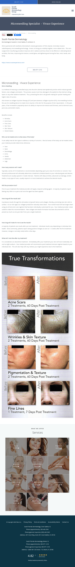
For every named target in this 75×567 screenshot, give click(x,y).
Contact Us (65, 522)
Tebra (45, 560)
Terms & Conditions (40, 522)
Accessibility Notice (54, 522)
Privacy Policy (28, 522)
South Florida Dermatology (9, 33)
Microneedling (32, 33)
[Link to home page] (12, 10)
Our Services (22, 33)
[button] (37, 70)
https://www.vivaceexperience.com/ (13, 62)
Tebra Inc (18, 522)
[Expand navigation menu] (73, 10)
